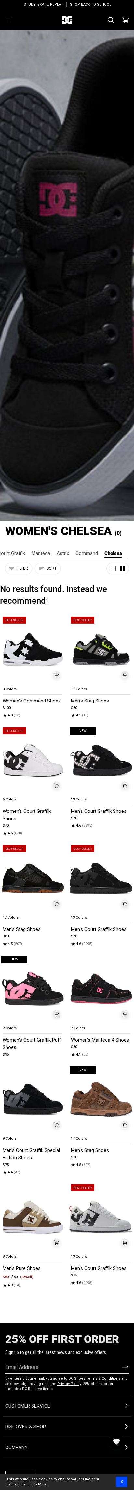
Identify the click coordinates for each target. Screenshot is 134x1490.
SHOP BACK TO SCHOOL (90, 4)
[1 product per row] (113, 568)
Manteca (41, 553)
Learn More (37, 1484)
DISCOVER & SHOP (25, 1427)
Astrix (63, 553)
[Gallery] (33, 649)
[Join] (120, 1367)
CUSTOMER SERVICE (27, 1406)
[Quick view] (56, 675)
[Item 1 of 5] (33, 649)
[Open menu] (8, 20)
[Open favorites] (116, 1441)
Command (86, 553)
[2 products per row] (122, 568)
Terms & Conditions (103, 1378)
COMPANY (16, 1447)
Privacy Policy (69, 1384)
